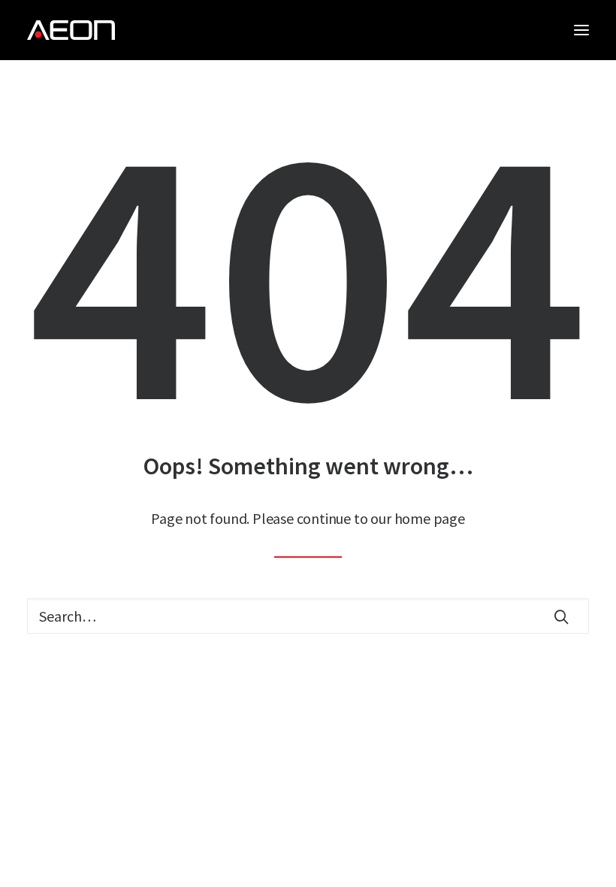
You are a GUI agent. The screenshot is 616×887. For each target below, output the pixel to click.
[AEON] (71, 30)
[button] (581, 30)
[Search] (308, 616)
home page (429, 518)
